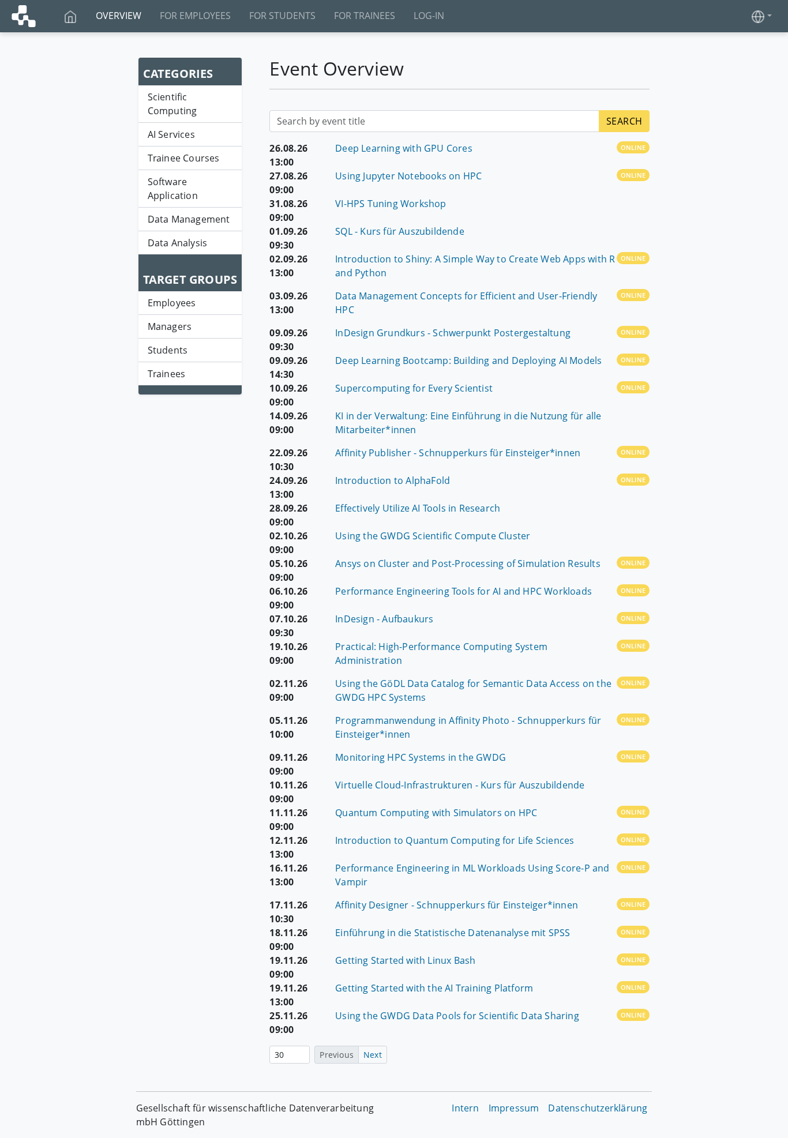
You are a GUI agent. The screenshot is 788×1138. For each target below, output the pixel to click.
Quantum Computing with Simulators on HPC (436, 812)
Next (372, 1054)
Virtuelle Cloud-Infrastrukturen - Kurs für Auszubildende (459, 785)
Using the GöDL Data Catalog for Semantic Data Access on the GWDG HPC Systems (473, 690)
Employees (172, 302)
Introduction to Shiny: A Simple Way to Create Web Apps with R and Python (475, 266)
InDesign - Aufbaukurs (384, 619)
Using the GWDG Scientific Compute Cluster (432, 535)
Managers (170, 326)
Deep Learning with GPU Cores (403, 148)
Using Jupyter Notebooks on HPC (408, 176)
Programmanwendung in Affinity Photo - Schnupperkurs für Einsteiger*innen (468, 727)
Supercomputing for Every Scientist (414, 388)
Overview (118, 15)
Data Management (189, 219)
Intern (465, 1108)
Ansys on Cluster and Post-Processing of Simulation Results (468, 563)
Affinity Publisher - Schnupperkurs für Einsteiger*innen (457, 452)
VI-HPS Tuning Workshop (390, 203)
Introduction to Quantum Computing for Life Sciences (454, 840)
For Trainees (364, 15)
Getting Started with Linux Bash (405, 960)
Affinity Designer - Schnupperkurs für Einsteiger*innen (456, 905)
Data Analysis (178, 242)
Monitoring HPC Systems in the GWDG (420, 757)
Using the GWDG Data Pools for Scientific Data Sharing (457, 1015)
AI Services (171, 134)
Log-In (429, 15)
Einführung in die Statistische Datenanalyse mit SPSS (452, 932)
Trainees (167, 373)
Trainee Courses (184, 158)
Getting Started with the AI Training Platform (434, 988)
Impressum (514, 1108)
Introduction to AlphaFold (392, 480)
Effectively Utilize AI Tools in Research (417, 508)
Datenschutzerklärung (597, 1108)
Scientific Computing (172, 104)
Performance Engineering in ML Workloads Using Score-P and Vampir (472, 875)
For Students (282, 15)
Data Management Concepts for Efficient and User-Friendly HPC (466, 303)
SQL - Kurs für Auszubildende (399, 231)
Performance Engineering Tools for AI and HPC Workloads (463, 591)
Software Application (173, 188)
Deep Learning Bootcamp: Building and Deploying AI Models (468, 360)
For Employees (195, 15)
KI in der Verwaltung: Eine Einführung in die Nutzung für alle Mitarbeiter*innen (468, 423)
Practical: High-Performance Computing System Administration (441, 653)
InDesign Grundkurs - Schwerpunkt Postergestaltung (453, 332)
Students (168, 350)
